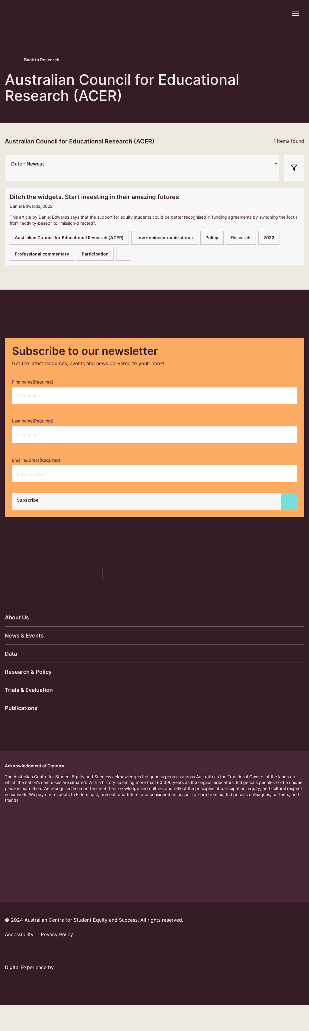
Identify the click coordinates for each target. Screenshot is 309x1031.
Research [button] (241, 237)
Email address (36, 460)
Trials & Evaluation (29, 690)
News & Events (24, 635)
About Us (17, 617)
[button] (279, 13)
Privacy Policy (57, 934)
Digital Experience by (30, 967)
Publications (21, 708)
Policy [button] (211, 237)
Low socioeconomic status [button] (164, 237)
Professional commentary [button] (42, 253)
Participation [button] (95, 253)
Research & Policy (28, 672)
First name (32, 381)
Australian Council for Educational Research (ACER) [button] (69, 237)
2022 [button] (268, 237)
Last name (32, 420)
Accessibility (19, 934)
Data (11, 653)
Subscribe (27, 500)
